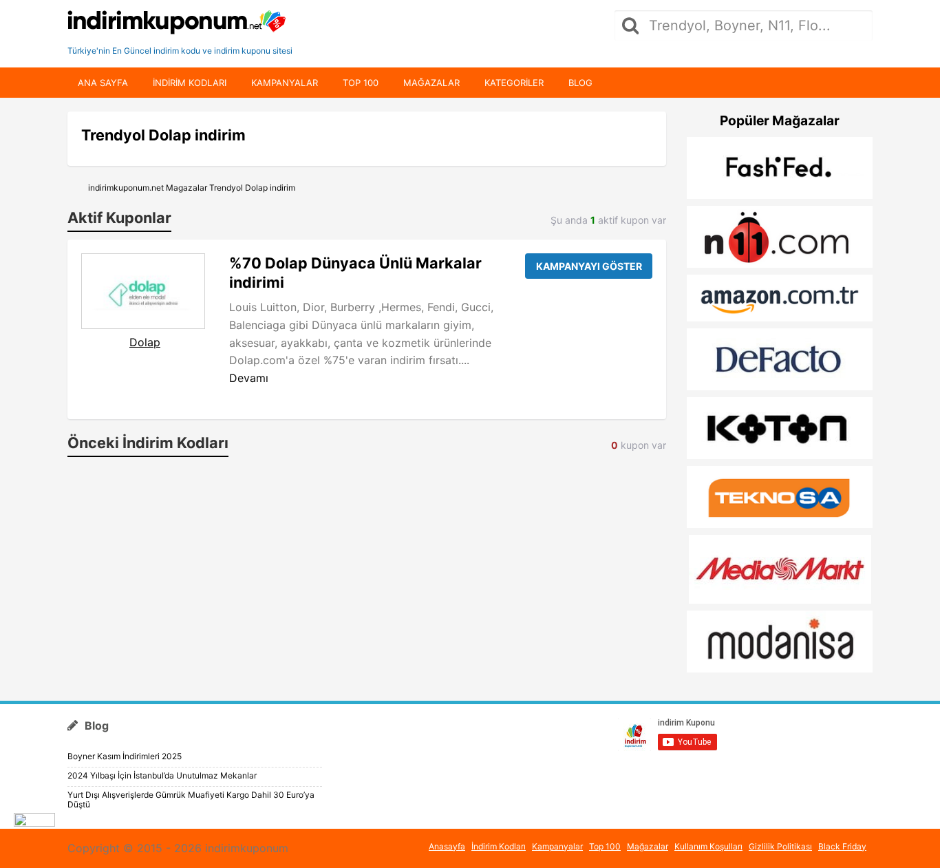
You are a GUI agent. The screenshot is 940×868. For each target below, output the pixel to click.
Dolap (144, 342)
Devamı (248, 378)
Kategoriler (514, 82)
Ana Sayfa (103, 82)
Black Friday (842, 846)
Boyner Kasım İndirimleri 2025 (124, 756)
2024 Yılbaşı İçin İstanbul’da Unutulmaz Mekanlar (162, 775)
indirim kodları (189, 82)
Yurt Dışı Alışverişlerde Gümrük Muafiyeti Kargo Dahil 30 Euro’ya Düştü (190, 799)
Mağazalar (431, 82)
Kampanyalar (284, 82)
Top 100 (360, 82)
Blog (580, 82)
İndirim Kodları (498, 846)
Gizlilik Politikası (780, 846)
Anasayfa (447, 846)
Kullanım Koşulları (708, 846)
